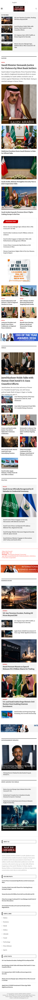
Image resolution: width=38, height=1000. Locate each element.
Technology (6, 942)
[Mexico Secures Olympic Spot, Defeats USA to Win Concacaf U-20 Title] (6, 46)
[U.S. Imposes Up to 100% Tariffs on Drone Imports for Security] (6, 38)
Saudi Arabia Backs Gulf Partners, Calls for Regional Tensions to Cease (9, 302)
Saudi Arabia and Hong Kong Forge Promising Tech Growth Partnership (25, 712)
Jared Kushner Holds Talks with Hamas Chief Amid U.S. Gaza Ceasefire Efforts (23, 28)
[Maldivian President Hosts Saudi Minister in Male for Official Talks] (19, 140)
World (5, 926)
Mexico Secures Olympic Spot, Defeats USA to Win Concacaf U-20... (17, 790)
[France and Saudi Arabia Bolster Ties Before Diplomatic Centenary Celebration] (9, 424)
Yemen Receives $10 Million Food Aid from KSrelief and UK (18, 894)
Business (6, 922)
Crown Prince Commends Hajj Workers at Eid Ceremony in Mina (17, 246)
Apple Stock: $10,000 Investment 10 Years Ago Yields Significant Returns (25, 632)
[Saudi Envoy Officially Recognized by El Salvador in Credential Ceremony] (19, 501)
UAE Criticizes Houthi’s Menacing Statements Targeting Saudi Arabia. (27, 302)
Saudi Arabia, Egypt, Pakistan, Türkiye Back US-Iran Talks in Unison (9, 472)
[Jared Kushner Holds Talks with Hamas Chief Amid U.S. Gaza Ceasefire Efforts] (6, 29)
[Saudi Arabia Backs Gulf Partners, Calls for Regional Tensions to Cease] (9, 295)
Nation (5, 918)
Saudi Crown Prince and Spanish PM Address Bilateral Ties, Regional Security (16, 527)
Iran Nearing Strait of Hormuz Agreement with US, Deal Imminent (24, 398)
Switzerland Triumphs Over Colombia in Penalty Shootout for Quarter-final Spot (16, 795)
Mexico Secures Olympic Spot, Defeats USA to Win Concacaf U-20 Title (24, 45)
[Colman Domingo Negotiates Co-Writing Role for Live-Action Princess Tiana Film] (19, 757)
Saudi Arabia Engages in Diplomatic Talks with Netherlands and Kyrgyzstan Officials (17, 240)
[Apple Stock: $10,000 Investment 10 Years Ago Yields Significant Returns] (6, 633)
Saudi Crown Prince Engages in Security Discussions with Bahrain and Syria (15, 520)
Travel (5, 938)
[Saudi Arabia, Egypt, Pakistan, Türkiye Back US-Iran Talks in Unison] (9, 467)
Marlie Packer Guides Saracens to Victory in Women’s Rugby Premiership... (17, 801)
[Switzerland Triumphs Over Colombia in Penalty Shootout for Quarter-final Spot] (19, 818)
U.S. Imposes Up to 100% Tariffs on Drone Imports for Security (24, 621)
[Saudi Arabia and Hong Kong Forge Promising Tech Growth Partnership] (6, 714)
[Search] (36, 9)
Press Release (7, 946)
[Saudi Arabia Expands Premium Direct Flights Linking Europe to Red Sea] (19, 201)
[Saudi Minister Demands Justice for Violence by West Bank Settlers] (19, 93)
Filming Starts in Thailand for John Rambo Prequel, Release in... (17, 773)
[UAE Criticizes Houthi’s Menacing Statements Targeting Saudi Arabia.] (28, 295)
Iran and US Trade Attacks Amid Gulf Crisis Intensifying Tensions (9, 451)
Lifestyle (5, 934)
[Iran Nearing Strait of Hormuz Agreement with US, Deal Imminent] (7, 399)
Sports (5, 950)
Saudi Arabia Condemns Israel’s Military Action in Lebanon (18, 234)
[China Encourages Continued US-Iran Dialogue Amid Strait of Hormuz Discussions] (28, 446)
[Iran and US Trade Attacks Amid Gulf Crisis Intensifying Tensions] (9, 445)
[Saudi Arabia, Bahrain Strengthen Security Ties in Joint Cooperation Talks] (19, 170)
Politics (5, 930)
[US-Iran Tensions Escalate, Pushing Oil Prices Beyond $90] (6, 20)
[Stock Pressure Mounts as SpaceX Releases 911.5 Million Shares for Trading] (19, 655)
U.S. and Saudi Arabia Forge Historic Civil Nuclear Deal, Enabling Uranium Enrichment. (18, 704)
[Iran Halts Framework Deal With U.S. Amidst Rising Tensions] (7, 409)
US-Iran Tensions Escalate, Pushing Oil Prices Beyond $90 (18, 960)
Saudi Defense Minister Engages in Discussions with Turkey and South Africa (17, 539)
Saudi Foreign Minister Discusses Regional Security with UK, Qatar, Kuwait (18, 533)
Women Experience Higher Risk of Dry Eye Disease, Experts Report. (18, 252)
